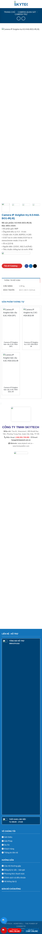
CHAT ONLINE (32, 930)
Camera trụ (21, 14)
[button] (3, 4)
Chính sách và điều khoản (15, 878)
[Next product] (18, 18)
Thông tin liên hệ (11, 853)
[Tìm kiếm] (39, 4)
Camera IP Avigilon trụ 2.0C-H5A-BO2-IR (31, 344)
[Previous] (5, 114)
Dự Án (7, 845)
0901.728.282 (14, 930)
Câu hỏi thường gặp (12, 866)
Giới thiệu (8, 837)
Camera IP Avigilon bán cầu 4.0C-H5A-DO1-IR (11, 389)
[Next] (36, 114)
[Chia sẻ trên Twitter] (31, 266)
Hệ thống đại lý (10, 881)
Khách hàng (9, 849)
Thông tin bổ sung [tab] (12, 280)
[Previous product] (23, 18)
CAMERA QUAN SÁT (27, 12)
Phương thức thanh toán (14, 874)
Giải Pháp (8, 841)
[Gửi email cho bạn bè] (35, 266)
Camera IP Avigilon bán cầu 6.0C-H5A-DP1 (11, 344)
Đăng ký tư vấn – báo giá (14, 870)
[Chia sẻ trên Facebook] (26, 266)
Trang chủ (9, 12)
